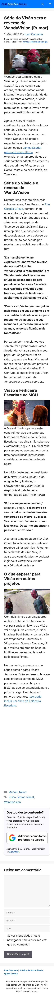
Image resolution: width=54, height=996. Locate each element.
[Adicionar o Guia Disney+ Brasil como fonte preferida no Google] (27, 838)
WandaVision (12, 802)
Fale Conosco (11, 970)
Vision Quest (25, 797)
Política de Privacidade (31, 970)
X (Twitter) (14, 852)
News (22, 792)
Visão (12, 797)
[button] (42, 4)
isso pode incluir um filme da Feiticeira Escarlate (22, 701)
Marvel (13, 792)
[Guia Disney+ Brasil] (17, 4)
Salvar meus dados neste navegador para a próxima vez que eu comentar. (27, 940)
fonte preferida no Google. (35, 42)
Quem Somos (11, 973)
